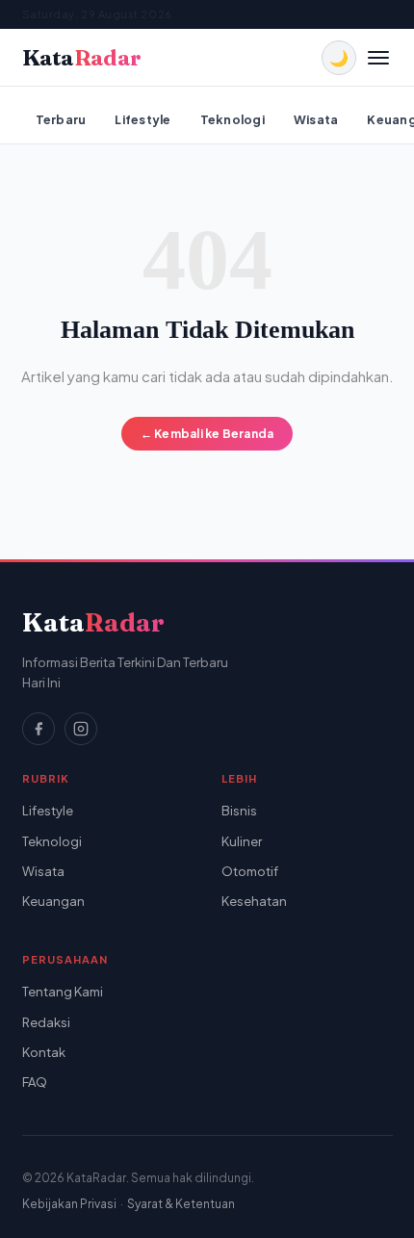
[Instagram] (81, 728)
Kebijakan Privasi (69, 1204)
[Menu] (378, 57)
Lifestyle (142, 119)
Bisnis (239, 810)
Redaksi (46, 1022)
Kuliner (241, 841)
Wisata (316, 119)
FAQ (34, 1082)
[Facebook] (38, 728)
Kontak (43, 1052)
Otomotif (249, 871)
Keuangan (53, 901)
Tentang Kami (62, 991)
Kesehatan (254, 901)
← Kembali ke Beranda (207, 433)
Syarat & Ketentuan (181, 1204)
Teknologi (232, 119)
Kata (82, 58)
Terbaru (61, 119)
